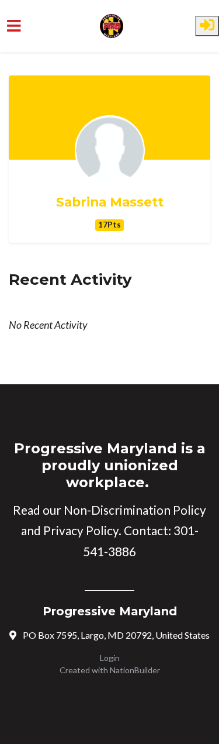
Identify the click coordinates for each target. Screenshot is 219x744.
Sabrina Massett (110, 202)
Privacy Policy (81, 530)
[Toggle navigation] (14, 26)
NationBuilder (135, 670)
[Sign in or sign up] (207, 26)
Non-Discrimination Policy (135, 510)
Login (110, 658)
